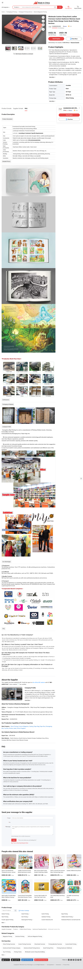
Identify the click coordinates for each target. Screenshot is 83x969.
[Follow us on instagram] (73, 960)
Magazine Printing (7, 936)
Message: (8, 826)
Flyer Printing (5, 917)
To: (10, 822)
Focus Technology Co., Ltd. (30, 964)
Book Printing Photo (48, 948)
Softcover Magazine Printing (35, 936)
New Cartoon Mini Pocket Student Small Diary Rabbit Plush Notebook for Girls (41, 872)
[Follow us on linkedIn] (80, 960)
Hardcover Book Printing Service (32, 948)
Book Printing (14, 726)
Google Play (15, 960)
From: (9, 818)
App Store (5, 960)
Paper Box (42, 726)
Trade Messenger (27, 960)
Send (14, 840)
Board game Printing (27, 919)
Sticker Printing (5, 914)
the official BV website (39, 682)
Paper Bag (36, 726)
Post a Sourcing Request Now (19, 843)
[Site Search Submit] (60, 7)
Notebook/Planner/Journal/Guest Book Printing (71, 919)
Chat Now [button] (75, 39)
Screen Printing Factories (24, 944)
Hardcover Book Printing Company (11, 948)
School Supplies (21, 728)
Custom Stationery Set (47, 919)
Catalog (31, 726)
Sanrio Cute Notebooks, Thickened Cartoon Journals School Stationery (9, 872)
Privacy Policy (66, 964)
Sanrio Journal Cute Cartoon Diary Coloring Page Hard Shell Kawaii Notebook (57, 872)
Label (14, 728)
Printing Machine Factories (55, 944)
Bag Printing (64, 914)
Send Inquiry (56, 38)
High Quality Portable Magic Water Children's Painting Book (9, 897)
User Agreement (50, 964)
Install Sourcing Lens (42, 960)
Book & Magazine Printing (40, 12)
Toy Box (6, 728)
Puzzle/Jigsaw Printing (7, 919)
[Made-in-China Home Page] (41, 2)
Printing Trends (18, 952)
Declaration (58, 964)
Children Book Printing (67, 917)
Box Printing (25, 917)
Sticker (11, 728)
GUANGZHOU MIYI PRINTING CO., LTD (56, 26)
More (3, 955)
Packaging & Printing (11, 12)
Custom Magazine (23, 726)
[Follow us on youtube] (76, 960)
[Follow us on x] (71, 960)
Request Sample (75, 42)
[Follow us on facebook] (69, 960)
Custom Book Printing (70, 944)
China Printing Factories (9, 944)
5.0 (65, 110)
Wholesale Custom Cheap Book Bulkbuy (35, 952)
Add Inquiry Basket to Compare (24, 54)
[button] (2, 2)
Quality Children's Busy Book (74, 870)
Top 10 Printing (7, 952)
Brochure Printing (19, 936)
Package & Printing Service (25, 12)
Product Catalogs (24, 910)
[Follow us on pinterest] (78, 960)
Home (3, 12)
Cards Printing (45, 914)
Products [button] (16, 7)
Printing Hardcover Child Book (64, 948)
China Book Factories (39, 944)
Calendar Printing (46, 917)
